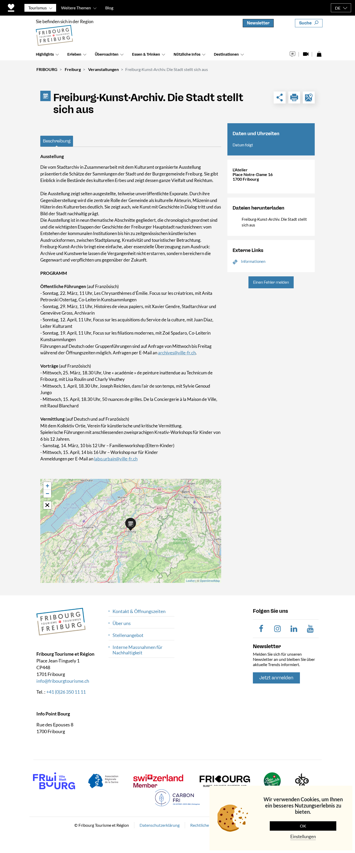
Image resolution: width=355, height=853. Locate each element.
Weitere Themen (76, 7)
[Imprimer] (294, 97)
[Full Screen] (47, 505)
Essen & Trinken (146, 54)
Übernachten (107, 54)
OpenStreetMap (210, 580)
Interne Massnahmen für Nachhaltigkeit (137, 649)
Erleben (74, 54)
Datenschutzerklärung (160, 824)
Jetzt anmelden (276, 678)
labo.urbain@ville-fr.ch (115, 458)
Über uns (122, 623)
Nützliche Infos (187, 54)
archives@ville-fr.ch (177, 352)
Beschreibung (56, 141)
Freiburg (73, 69)
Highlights (45, 54)
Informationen (253, 261)
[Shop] (319, 52)
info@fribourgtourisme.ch (62, 680)
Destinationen (226, 54)
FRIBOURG (46, 69)
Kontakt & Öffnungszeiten (139, 611)
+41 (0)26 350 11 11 (66, 691)
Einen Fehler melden (271, 282)
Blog (109, 7)
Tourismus (37, 7)
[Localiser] (309, 97)
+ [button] (47, 486)
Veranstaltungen (103, 69)
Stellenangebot (128, 635)
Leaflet (190, 580)
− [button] (47, 493)
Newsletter (258, 23)
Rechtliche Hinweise (208, 824)
